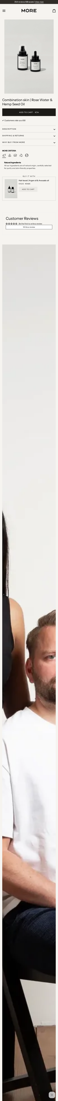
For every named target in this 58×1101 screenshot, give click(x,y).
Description (9, 129)
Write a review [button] (29, 227)
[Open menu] (6, 11)
